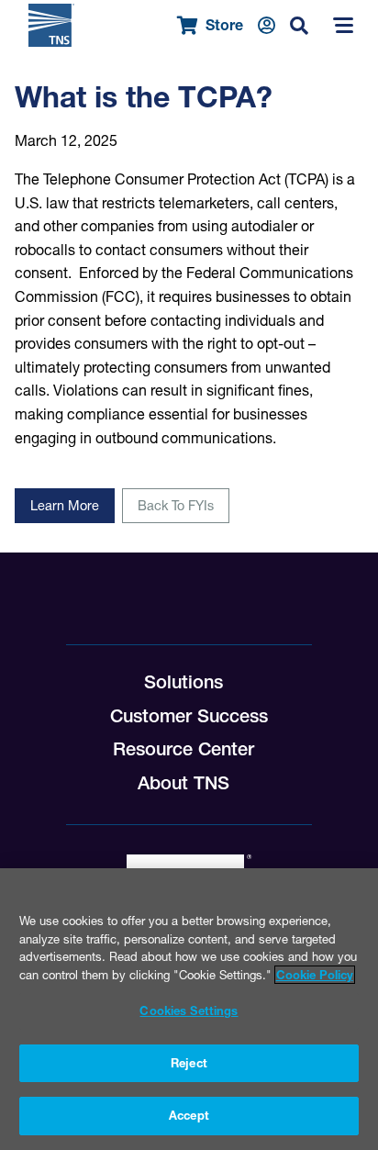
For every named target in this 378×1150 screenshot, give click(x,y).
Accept (189, 1115)
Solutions (183, 682)
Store (224, 25)
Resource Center (183, 749)
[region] (189, 1009)
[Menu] (343, 26)
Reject (189, 1062)
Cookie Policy (314, 974)
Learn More (64, 505)
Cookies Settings (188, 1010)
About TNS (183, 783)
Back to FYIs (176, 505)
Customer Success (189, 716)
